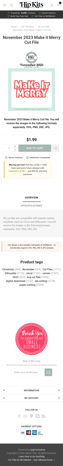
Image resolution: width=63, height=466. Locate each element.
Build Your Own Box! (19, 16)
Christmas (8, 269)
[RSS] (43, 416)
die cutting (41, 281)
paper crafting (27, 284)
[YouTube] (25, 416)
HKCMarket (47, 245)
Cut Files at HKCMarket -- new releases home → (31, 460)
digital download (15, 281)
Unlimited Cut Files (17, 171)
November (28, 269)
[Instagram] (37, 416)
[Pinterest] (31, 416)
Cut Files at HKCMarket (45, 16)
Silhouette (10, 273)
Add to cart (34, 148)
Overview (31, 197)
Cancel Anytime (49, 13)
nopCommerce (37, 449)
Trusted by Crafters (23, 13)
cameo (46, 273)
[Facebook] (19, 416)
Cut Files (47, 269)
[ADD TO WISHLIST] (55, 148)
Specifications (31, 205)
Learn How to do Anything (31, 456)
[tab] (31, 198)
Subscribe (48, 372)
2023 (15, 277)
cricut (29, 273)
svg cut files (34, 277)
